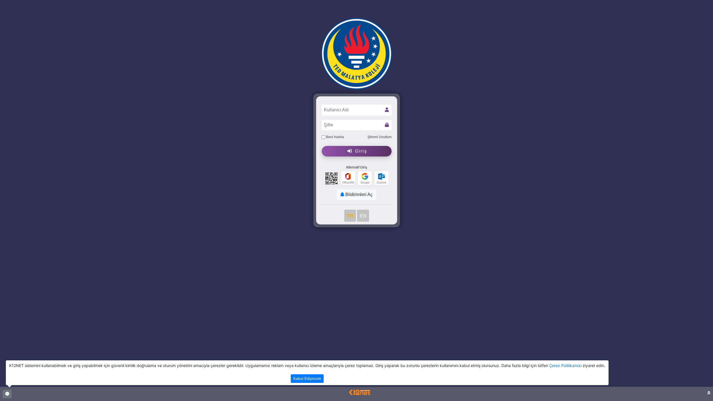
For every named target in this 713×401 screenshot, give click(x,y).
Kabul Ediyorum (307, 378)
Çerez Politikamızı (565, 365)
